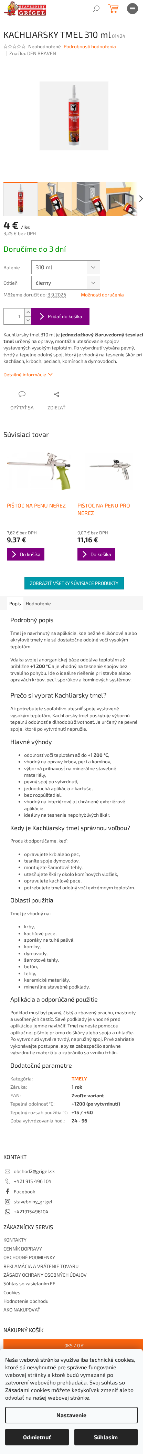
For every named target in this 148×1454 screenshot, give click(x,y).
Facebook (24, 1191)
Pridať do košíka (65, 316)
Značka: (32, 53)
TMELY (79, 1078)
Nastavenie (71, 1415)
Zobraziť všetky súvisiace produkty (74, 583)
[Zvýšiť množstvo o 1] (27, 312)
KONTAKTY (15, 1240)
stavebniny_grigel (33, 1201)
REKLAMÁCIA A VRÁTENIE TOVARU (40, 1266)
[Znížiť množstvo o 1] (27, 320)
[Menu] (132, 8)
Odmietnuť (37, 1437)
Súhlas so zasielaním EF (29, 1283)
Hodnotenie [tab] (38, 603)
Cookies (11, 1292)
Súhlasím (106, 1437)
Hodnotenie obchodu (26, 1301)
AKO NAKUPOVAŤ (21, 1309)
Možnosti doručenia (102, 294)
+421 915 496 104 (33, 1181)
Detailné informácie (24, 374)
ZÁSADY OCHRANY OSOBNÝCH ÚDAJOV (45, 1275)
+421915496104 (31, 1211)
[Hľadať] (96, 8)
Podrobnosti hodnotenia (90, 46)
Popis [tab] (15, 603)
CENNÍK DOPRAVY (22, 1249)
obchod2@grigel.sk (34, 1171)
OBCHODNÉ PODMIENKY (29, 1257)
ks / (74, 1345)
